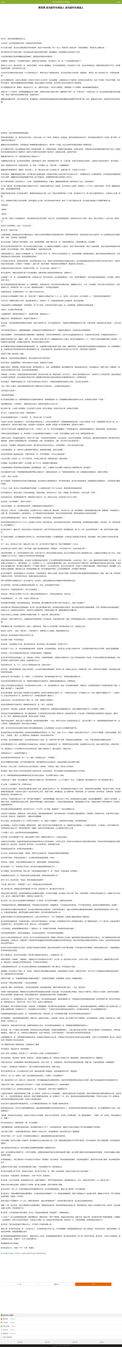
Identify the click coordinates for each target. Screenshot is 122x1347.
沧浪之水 (8, 1330)
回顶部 (102, 1342)
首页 (119, 2)
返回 (3, 2)
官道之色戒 (8, 1326)
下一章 (93, 1284)
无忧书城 (19, 1342)
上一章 (19, 1284)
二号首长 (8, 1322)
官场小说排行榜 (6, 1337)
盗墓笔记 (8, 1333)
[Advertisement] (61, 23)
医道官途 (8, 1319)
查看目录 (56, 1284)
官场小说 (47, 1342)
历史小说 (74, 1342)
